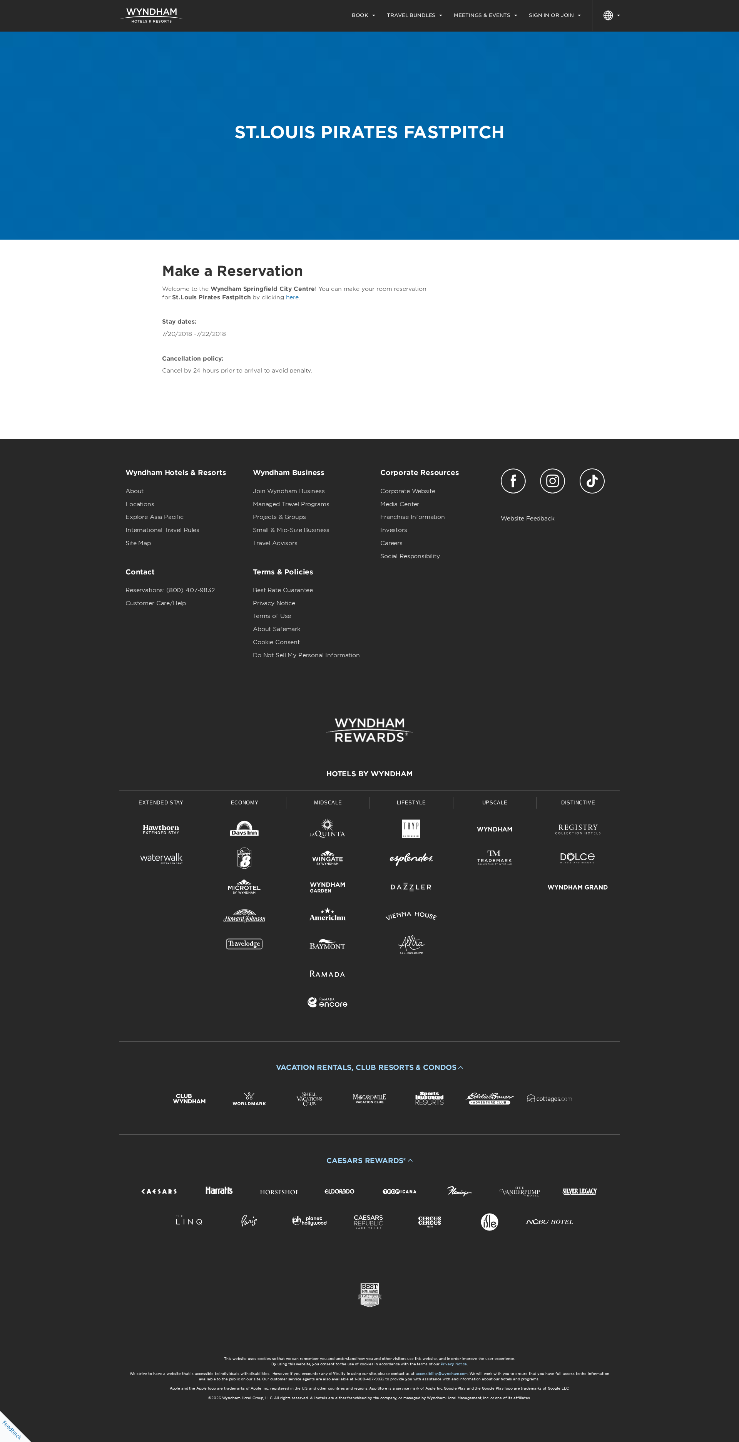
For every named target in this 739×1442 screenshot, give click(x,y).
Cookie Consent (276, 642)
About (134, 491)
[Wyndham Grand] (578, 888)
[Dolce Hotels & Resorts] (578, 860)
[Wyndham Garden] (328, 888)
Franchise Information (412, 517)
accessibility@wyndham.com (442, 1373)
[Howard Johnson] (244, 917)
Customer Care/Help (155, 603)
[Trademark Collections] (495, 860)
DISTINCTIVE (578, 803)
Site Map (138, 543)
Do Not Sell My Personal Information (306, 655)
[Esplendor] (411, 860)
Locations (139, 504)
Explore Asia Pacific (154, 517)
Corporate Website (407, 491)
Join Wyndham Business (289, 491)
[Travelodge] (244, 946)
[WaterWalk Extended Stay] (161, 860)
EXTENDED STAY (161, 803)
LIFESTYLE (411, 803)
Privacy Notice (274, 603)
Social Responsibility (410, 556)
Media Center (399, 504)
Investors (393, 530)
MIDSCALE (328, 803)
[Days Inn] (244, 831)
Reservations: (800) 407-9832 (170, 590)
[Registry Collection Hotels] (578, 831)
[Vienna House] (411, 917)
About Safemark (277, 629)
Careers (391, 543)
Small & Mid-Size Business (291, 530)
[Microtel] (244, 888)
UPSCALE (495, 803)
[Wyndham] (495, 831)
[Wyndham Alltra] (411, 946)
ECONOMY (245, 803)
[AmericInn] (328, 917)
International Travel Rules (162, 530)
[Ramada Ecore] (328, 1004)
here (292, 297)
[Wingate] (328, 860)
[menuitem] (363, 15)
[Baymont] (328, 946)
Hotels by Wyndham (369, 774)
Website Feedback (528, 518)
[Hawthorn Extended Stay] (161, 831)
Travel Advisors (275, 543)
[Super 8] (244, 860)
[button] (369, 1067)
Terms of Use (272, 616)
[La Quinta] (328, 831)
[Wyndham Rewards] (369, 730)
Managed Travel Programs (291, 504)
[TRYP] (411, 831)
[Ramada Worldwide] (328, 975)
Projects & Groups (279, 517)
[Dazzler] (411, 888)
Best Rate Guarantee (283, 590)
